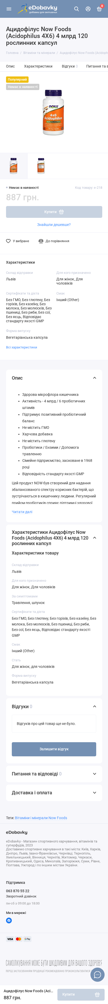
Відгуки (70, 66)
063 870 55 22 (17, 891)
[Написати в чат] (97, 975)
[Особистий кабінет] (88, 9)
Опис (10, 66)
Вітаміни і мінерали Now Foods (41, 818)
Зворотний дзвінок (21, 896)
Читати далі (22, 512)
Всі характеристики (21, 347)
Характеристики (38, 66)
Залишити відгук (54, 749)
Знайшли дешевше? (54, 225)
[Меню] (9, 9)
